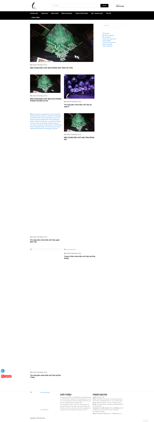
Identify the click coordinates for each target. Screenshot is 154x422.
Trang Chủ (34, 13)
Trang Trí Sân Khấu (107, 44)
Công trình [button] (36, 17)
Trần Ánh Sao (105, 33)
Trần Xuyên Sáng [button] (81, 13)
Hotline (118, 4)
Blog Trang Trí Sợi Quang (36, 64)
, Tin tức (45, 64)
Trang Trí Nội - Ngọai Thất (109, 39)
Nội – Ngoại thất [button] (97, 13)
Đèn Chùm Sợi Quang (107, 35)
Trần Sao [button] (44, 13)
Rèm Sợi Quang (66, 13)
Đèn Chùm (54, 13)
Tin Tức (108, 13)
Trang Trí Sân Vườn (107, 46)
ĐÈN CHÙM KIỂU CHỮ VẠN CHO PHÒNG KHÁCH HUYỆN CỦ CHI (45, 100)
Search (104, 5)
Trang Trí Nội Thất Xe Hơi (108, 42)
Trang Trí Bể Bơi (106, 40)
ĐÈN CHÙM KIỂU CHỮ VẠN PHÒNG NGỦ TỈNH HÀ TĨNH (51, 68)
